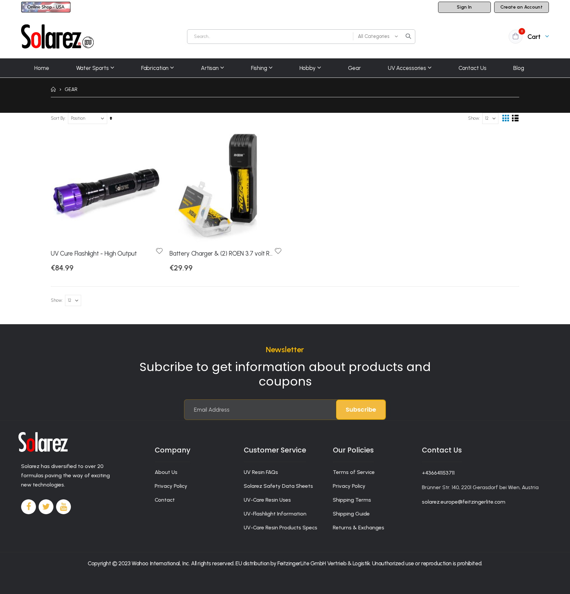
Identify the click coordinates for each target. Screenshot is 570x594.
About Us (166, 472)
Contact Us (473, 68)
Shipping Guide (351, 514)
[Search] (408, 36)
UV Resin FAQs (261, 472)
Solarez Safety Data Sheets (278, 486)
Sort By (58, 118)
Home (53, 89)
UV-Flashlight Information (275, 514)
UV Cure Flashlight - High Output (94, 253)
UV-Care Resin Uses (267, 500)
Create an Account (521, 7)
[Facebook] (28, 506)
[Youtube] (63, 506)
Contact (165, 500)
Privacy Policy (171, 486)
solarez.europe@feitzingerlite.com (463, 502)
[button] (159, 251)
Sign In (464, 7)
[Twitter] (46, 506)
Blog (518, 68)
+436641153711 (438, 473)
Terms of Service (354, 472)
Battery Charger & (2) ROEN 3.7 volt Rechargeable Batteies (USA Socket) (222, 253)
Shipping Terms (352, 500)
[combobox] (301, 37)
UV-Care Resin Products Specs (280, 527)
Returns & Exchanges (358, 527)
